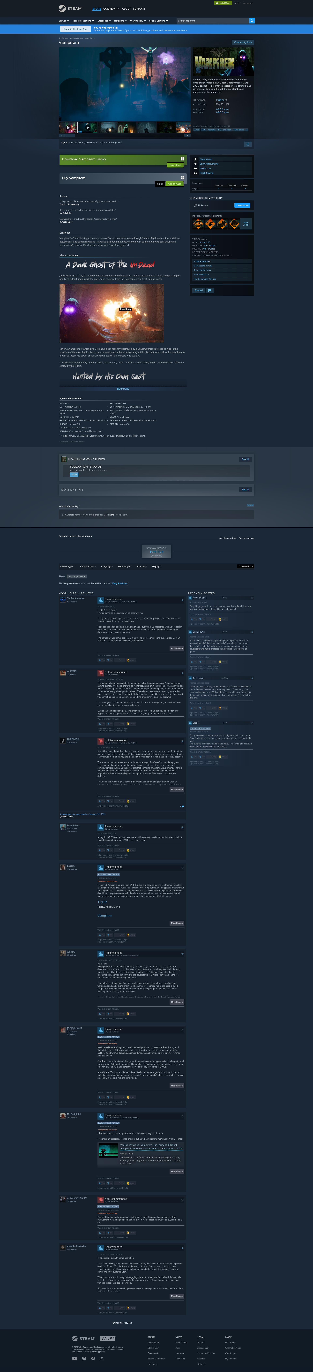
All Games (63, 38)
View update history (203, 266)
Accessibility (203, 1348)
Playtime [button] (141, 566)
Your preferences (246, 538)
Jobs (178, 1348)
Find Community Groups (205, 279)
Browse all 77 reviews (122, 1323)
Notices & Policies (206, 1353)
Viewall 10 (246, 223)
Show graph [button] (244, 566)
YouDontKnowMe (75, 598)
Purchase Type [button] (87, 566)
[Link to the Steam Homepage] (70, 11)
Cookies (201, 1358)
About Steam (154, 1342)
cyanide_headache (76, 1246)
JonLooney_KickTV (77, 1198)
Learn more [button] (242, 205)
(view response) (67, 817)
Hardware (180, 1353)
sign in (236, 3)
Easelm (71, 866)
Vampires (212, 130)
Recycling (180, 1358)
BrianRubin (73, 825)
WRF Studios (222, 109)
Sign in (64, 143)
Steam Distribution (156, 1358)
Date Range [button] (124, 566)
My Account (231, 1358)
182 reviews (72, 869)
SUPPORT (139, 8)
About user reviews (227, 538)
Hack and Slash (224, 130)
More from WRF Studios (86, 459)
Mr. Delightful (65, 213)
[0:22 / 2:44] (125, 84)
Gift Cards (152, 1364)
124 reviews (72, 743)
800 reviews (72, 602)
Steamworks (153, 1353)
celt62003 (71, 671)
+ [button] (246, 130)
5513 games (72, 829)
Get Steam (230, 1342)
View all (250, 505)
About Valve (181, 1342)
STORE (96, 8)
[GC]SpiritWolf (74, 1028)
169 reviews (72, 1118)
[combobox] (213, 20)
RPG (204, 130)
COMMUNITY (111, 8)
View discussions (201, 274)
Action (196, 130)
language (247, 3)
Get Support (231, 1353)
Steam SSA (153, 1348)
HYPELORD (73, 739)
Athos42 (71, 952)
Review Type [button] (66, 566)
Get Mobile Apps (233, 1348)
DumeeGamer (66, 222)
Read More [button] (177, 648)
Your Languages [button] (75, 576)
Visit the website (201, 261)
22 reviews (71, 955)
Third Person (238, 130)
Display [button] (155, 566)
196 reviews (72, 832)
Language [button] (106, 566)
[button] (64, 20)
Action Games (76, 38)
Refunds (201, 1364)
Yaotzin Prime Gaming (69, 204)
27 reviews (71, 674)
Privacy (201, 1342)
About (126, 8)
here (111, 514)
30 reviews (71, 1201)
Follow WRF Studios (85, 466)
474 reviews (72, 1249)
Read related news (202, 270)
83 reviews (71, 1034)
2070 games (72, 1032)
